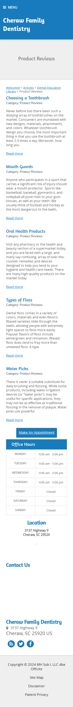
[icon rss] (11, 644)
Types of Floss (19, 299)
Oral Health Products (25, 231)
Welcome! (13, 88)
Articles (28, 88)
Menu (12, 7)
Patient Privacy (36, 694)
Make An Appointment (36, 433)
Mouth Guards (19, 166)
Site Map (36, 677)
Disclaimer (36, 686)
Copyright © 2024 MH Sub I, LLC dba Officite (36, 666)
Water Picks (17, 368)
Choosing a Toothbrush (27, 97)
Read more (14, 153)
